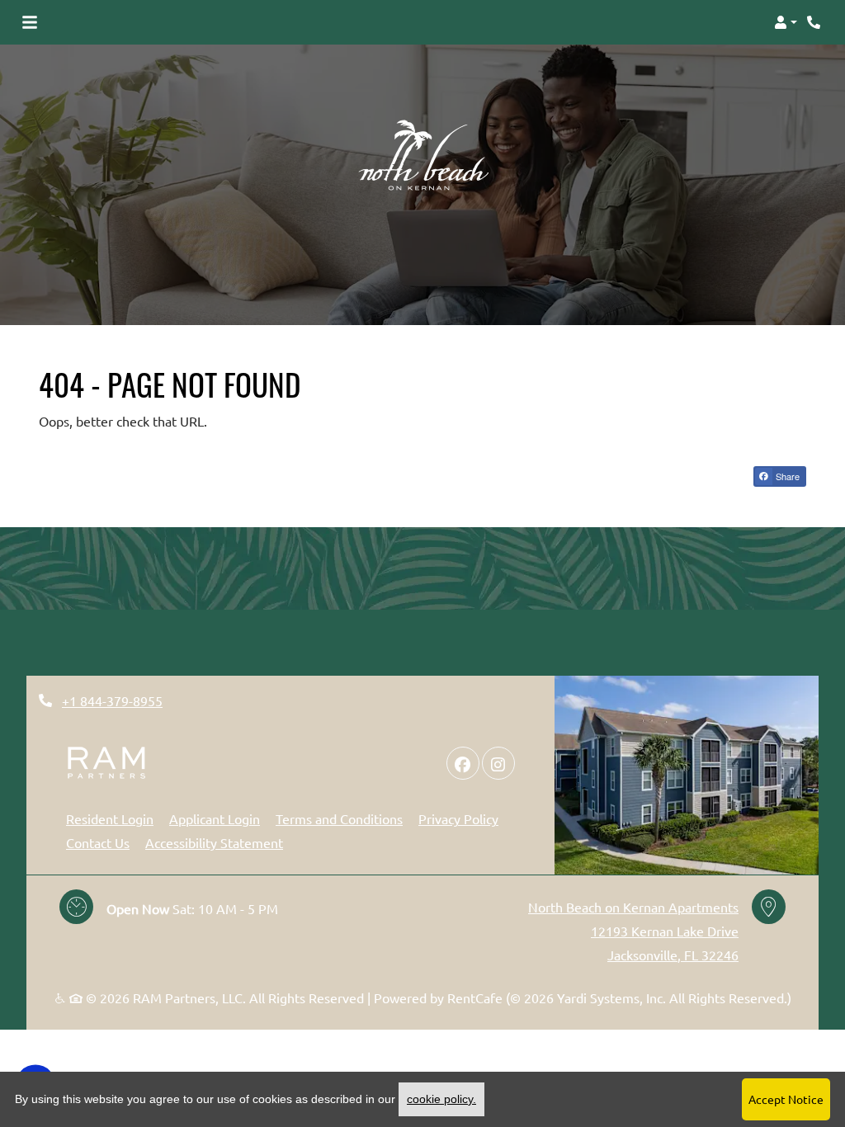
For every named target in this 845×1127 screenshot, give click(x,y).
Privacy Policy (458, 818)
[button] (785, 22)
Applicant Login (214, 818)
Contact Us (98, 842)
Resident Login (109, 818)
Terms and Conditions (339, 818)
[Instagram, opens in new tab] (498, 763)
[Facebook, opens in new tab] (462, 763)
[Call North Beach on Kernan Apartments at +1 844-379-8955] (815, 22)
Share (786, 476)
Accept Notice (786, 1099)
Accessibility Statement (214, 842)
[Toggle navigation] (29, 22)
